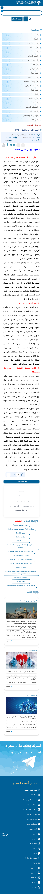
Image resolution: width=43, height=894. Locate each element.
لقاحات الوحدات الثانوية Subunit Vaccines (20, 559)
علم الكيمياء (33, 873)
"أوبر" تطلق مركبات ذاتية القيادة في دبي (24, 725)
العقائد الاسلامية (32, 795)
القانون (35, 849)
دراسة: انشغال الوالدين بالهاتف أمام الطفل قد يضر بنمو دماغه (21, 718)
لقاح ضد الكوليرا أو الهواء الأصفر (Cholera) (20, 551)
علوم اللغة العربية (31, 824)
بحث (25, 19)
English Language (31, 858)
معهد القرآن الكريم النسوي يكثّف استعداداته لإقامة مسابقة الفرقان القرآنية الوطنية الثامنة (21, 622)
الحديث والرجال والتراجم (30, 810)
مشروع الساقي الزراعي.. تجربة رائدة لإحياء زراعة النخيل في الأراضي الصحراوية (21, 627)
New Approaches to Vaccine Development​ (20, 586)
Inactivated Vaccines (21, 578)
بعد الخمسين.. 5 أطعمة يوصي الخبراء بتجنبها (23, 675)
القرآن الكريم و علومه (30, 790)
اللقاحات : (30, 125)
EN (2, 8)
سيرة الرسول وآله (32, 805)
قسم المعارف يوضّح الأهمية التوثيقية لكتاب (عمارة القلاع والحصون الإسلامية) (21, 632)
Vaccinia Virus (20, 582)
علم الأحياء (34, 878)
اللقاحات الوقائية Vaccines (20, 555)
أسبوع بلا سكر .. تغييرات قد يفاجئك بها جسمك (22, 682)
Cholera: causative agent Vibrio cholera (21, 529)
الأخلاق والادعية (32, 814)
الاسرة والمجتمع (32, 819)
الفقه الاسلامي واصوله (29, 800)
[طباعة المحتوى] (4, 145)
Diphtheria (20, 541)
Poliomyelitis (20, 537)
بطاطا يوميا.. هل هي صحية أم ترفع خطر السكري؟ (22, 672)
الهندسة (34, 887)
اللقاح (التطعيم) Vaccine (20, 525)
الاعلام (35, 853)
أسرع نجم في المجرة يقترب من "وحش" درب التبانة (21, 728)
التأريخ (35, 834)
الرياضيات (34, 883)
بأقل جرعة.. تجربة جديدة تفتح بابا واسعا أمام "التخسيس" (21, 678)
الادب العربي (33, 829)
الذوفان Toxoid (20, 533)
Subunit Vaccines (20, 567)
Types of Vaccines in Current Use (21, 563)
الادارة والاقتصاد (32, 844)
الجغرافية (34, 839)
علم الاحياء (35, 30)
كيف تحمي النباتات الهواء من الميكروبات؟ (24, 722)
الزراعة (35, 863)
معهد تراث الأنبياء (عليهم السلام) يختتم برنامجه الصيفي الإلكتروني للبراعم (21, 636)
